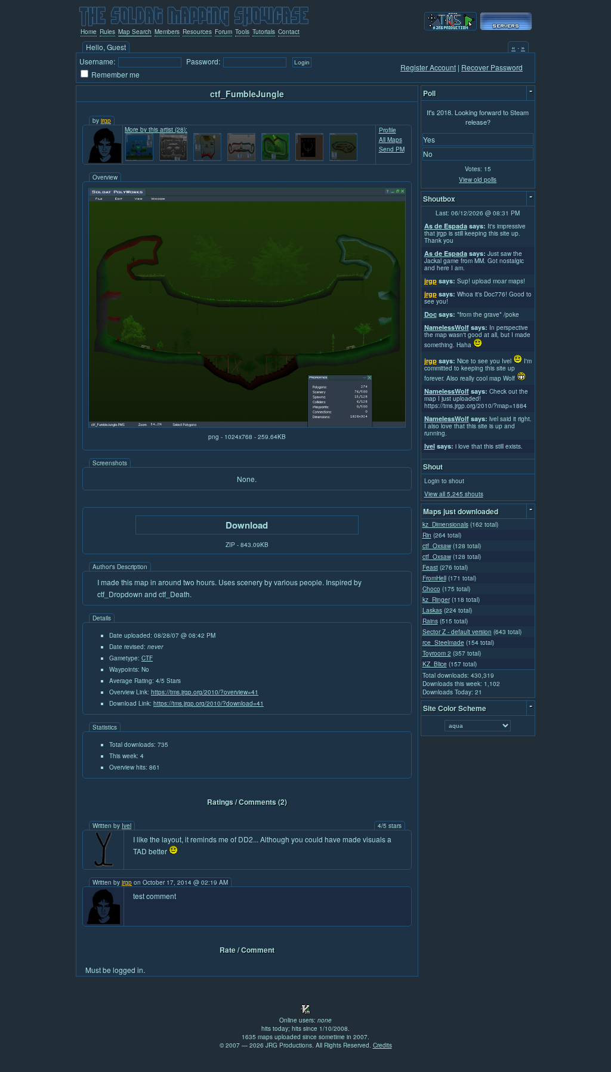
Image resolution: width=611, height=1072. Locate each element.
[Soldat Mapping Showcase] (194, 15)
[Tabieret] (207, 147)
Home (89, 31)
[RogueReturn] (343, 147)
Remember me (115, 74)
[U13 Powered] (506, 27)
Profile (387, 130)
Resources (197, 31)
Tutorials (263, 31)
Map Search (135, 31)
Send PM (392, 149)
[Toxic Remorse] (139, 147)
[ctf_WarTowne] (241, 147)
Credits (382, 1045)
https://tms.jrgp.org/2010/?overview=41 (204, 692)
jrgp (106, 120)
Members (167, 31)
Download (247, 525)
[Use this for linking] (450, 27)
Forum (223, 31)
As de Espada (445, 225)
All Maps (390, 139)
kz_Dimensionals (445, 524)
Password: (203, 61)
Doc (430, 314)
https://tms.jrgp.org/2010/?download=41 (208, 703)
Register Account (428, 67)
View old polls (477, 179)
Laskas (432, 610)
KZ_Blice (434, 664)
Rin (426, 535)
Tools (242, 31)
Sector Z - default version (457, 632)
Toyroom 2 (436, 653)
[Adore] (275, 147)
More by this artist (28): (156, 129)
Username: (97, 61)
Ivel (126, 825)
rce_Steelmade (443, 642)
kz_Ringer (436, 599)
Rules (107, 31)
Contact (289, 31)
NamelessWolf (446, 327)
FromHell (434, 578)
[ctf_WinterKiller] (173, 147)
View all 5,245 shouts (453, 494)
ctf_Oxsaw (436, 546)
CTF (147, 658)
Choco (431, 589)
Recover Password (492, 67)
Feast (430, 567)
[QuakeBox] (309, 147)
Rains (430, 621)
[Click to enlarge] (247, 424)
